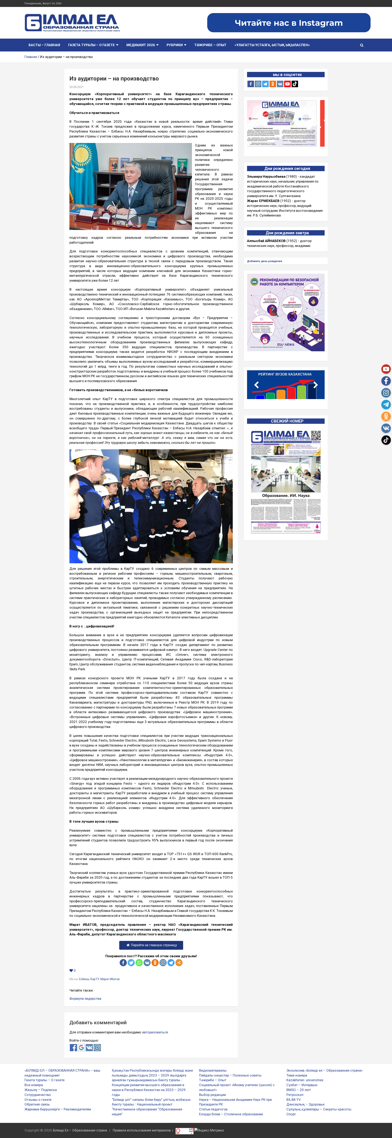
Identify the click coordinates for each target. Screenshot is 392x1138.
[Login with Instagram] (97, 1047)
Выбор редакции (212, 1095)
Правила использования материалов (142, 1130)
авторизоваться (155, 1032)
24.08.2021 (76, 87)
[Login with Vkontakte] (89, 1047)
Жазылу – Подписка (40, 1090)
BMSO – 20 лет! (298, 1090)
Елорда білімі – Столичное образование (231, 1114)
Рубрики (175, 45)
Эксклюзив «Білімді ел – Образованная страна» (324, 1070)
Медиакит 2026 (140, 45)
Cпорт (291, 1114)
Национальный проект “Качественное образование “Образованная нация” (147, 1109)
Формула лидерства (85, 998)
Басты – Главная (44, 45)
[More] (179, 962)
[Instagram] (258, 84)
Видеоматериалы (213, 1070)
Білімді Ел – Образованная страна (80, 1130)
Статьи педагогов (213, 1109)
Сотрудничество (37, 1095)
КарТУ (94, 979)
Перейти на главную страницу (154, 945)
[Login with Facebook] (73, 1047)
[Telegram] (171, 962)
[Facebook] (123, 962)
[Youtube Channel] (287, 84)
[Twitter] (131, 962)
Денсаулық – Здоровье (305, 1104)
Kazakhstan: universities (304, 1080)
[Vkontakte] (147, 962)
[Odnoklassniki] (155, 962)
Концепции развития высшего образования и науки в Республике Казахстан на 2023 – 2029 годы (149, 1090)
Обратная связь (37, 1104)
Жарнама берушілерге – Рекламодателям (57, 1109)
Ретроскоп (294, 1095)
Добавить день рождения (264, 261)
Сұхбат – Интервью (301, 1085)
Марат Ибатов (110, 979)
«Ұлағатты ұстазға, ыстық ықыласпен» (272, 45)
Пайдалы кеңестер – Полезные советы (230, 1075)
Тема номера (296, 1075)
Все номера (33, 1085)
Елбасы (84, 979)
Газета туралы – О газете (91, 45)
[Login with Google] (81, 1047)
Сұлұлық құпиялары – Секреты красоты (318, 1109)
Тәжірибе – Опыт (210, 45)
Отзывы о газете (37, 1100)
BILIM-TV (293, 1100)
